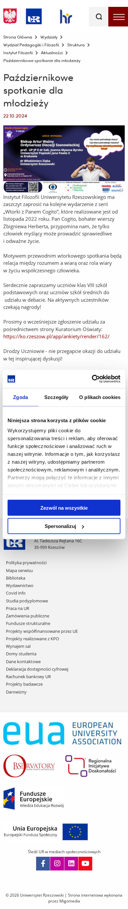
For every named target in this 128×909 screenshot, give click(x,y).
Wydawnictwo (19, 585)
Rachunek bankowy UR (28, 676)
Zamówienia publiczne (27, 616)
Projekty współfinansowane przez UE (42, 631)
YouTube (85, 863)
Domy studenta (21, 654)
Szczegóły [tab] (56, 397)
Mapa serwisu (19, 570)
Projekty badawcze (24, 684)
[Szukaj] (99, 16)
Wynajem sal (18, 646)
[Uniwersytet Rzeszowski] (34, 15)
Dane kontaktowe (23, 661)
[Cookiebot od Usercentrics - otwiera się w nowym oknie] (92, 379)
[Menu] (118, 16)
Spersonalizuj (60, 526)
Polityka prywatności (26, 563)
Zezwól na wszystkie (64, 507)
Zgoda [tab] (20, 397)
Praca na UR (17, 608)
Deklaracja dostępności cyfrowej (37, 669)
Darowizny (16, 692)
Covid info (16, 593)
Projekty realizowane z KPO (32, 639)
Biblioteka (15, 578)
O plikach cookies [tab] (99, 397)
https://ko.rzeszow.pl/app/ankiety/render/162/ (56, 336)
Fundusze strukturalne (28, 623)
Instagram (57, 863)
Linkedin (71, 863)
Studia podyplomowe (27, 601)
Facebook (43, 863)
